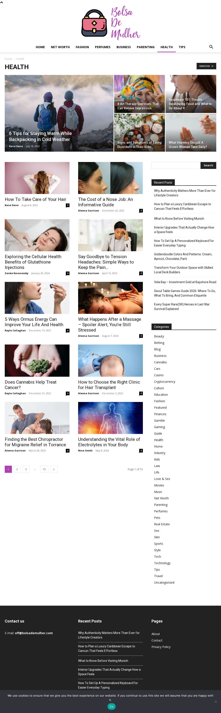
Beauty (159, 336)
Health (167, 47)
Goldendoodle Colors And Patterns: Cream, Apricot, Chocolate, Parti (183, 256)
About (156, 634)
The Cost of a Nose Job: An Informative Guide (105, 202)
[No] (215, 701)
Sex (156, 531)
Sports (158, 543)
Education (161, 394)
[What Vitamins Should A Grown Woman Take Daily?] (191, 133)
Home (40, 47)
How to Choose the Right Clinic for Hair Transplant (109, 385)
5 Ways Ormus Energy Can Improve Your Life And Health (34, 322)
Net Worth (60, 47)
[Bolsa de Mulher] (110, 23)
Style (157, 550)
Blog (157, 349)
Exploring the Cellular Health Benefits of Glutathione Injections (33, 262)
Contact (157, 640)
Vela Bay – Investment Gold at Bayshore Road (185, 282)
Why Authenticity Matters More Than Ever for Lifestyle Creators (185, 193)
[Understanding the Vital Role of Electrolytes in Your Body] (110, 418)
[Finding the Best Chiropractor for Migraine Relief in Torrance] (37, 418)
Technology (162, 563)
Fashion (82, 47)
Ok (112, 706)
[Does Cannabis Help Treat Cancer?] (37, 360)
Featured (160, 407)
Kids (157, 459)
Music (158, 492)
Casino (159, 375)
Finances (160, 414)
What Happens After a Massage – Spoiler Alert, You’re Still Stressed (109, 325)
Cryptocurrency (164, 382)
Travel (158, 576)
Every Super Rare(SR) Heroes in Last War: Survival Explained (182, 307)
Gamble (159, 420)
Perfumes (102, 47)
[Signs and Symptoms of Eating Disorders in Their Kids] (139, 133)
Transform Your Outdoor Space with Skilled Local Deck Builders (183, 270)
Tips (182, 47)
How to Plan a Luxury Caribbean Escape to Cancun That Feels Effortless (182, 206)
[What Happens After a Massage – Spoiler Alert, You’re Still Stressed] (110, 298)
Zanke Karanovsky (16, 273)
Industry (159, 453)
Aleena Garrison (88, 210)
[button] (211, 47)
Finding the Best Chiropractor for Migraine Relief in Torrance (35, 442)
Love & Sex (162, 479)
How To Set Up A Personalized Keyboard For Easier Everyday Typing (184, 243)
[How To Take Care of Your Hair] (37, 178)
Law (157, 466)
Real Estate (162, 524)
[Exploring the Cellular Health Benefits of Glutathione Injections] (37, 235)
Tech (157, 556)
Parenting (146, 47)
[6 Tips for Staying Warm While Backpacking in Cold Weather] (59, 122)
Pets (157, 518)
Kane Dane (16, 146)
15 (44, 469)
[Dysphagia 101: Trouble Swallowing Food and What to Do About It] (191, 94)
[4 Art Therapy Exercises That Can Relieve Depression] (139, 94)
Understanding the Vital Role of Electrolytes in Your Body (109, 442)
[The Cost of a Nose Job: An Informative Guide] (110, 178)
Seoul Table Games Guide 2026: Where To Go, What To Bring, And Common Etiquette (185, 293)
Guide (158, 433)
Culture (159, 388)
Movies (159, 485)
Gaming (159, 427)
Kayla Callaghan (15, 330)
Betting (159, 343)
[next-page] (53, 469)
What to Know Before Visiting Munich (179, 218)
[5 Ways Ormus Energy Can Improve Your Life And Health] (37, 298)
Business (124, 47)
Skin (157, 537)
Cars (157, 369)
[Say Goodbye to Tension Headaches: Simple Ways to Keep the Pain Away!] (110, 235)
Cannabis (160, 362)
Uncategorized (164, 582)
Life (156, 472)
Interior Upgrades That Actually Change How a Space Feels (184, 230)
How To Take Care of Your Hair (35, 199)
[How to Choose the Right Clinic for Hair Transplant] (110, 360)
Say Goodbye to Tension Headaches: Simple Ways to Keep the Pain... (106, 262)
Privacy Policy (161, 647)
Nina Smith (85, 450)
